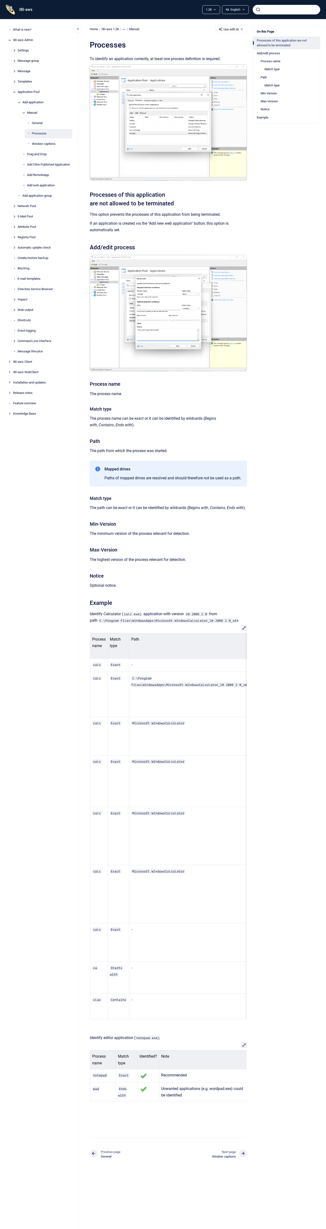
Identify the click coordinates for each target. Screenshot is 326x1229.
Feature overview (24, 403)
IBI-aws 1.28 (110, 29)
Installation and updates (29, 382)
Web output (25, 310)
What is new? (22, 30)
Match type (272, 69)
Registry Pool (26, 237)
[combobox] (286, 9)
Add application (32, 102)
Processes (39, 133)
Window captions (43, 144)
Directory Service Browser (35, 289)
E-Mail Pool (25, 216)
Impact (22, 299)
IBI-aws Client (22, 362)
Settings (23, 50)
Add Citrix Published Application (48, 165)
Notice (265, 109)
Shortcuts (24, 320)
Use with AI (231, 29)
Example (262, 117)
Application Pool (29, 92)
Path (264, 77)
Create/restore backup (33, 258)
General (37, 123)
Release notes (23, 393)
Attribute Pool (27, 227)
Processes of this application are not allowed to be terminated (282, 43)
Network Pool (27, 206)
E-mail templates (29, 279)
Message (24, 71)
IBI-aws (25, 9)
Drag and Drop (37, 154)
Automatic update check (34, 248)
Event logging (27, 331)
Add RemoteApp (38, 175)
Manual (32, 113)
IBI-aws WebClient (25, 372)
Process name (270, 61)
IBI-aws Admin (23, 40)
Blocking (23, 268)
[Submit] (258, 10)
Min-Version (269, 93)
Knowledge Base (24, 414)
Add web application (41, 185)
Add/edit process (268, 53)
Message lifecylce (30, 351)
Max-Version (269, 101)
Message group (28, 61)
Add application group (37, 196)
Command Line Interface (34, 341)
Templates (25, 82)
